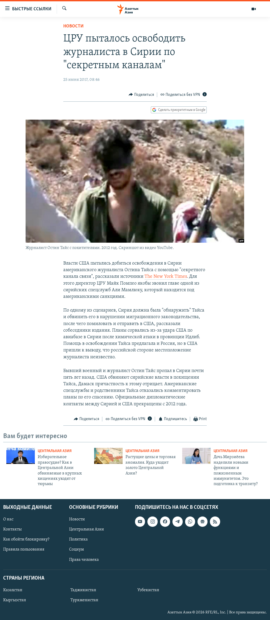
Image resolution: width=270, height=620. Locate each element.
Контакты (12, 529)
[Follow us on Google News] (202, 521)
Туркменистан (84, 600)
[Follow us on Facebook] (165, 521)
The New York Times (165, 276)
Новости (73, 26)
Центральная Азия (55, 451)
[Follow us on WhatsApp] (190, 521)
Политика (78, 539)
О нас (8, 519)
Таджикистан (83, 590)
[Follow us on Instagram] (152, 521)
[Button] (141, 94)
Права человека (84, 559)
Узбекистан (148, 590)
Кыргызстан (14, 600)
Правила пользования (23, 549)
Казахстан (12, 590)
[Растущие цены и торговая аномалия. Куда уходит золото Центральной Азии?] (108, 456)
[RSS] (215, 521)
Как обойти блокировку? (26, 539)
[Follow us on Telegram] (177, 521)
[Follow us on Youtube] (140, 521)
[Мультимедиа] (254, 9)
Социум (76, 549)
